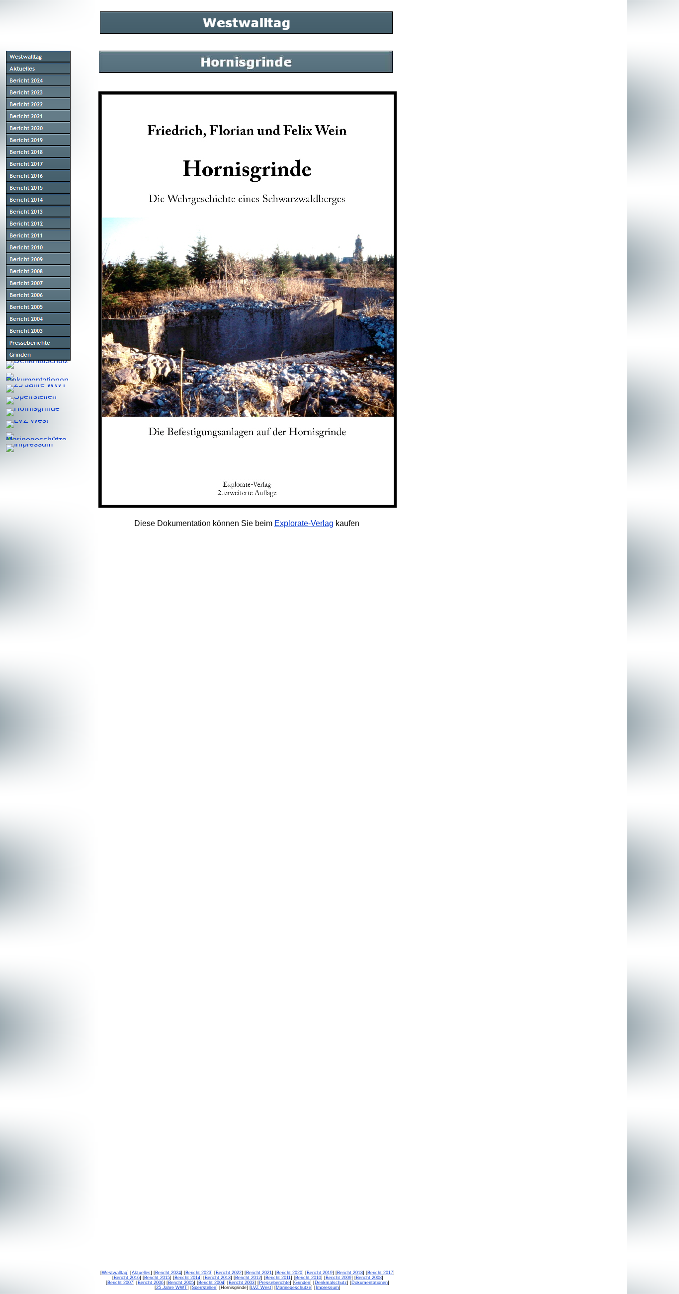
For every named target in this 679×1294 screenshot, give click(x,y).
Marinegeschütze (293, 1287)
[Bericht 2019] (38, 140)
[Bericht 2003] (38, 331)
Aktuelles (141, 1272)
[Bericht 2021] (38, 116)
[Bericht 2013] (38, 212)
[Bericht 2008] (38, 271)
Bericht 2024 (168, 1272)
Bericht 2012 (248, 1277)
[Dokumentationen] (38, 377)
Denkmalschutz (331, 1282)
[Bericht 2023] (38, 92)
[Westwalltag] (38, 57)
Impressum (327, 1287)
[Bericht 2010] (38, 247)
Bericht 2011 (278, 1277)
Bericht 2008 (369, 1277)
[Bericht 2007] (38, 283)
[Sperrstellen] (31, 400)
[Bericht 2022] (38, 104)
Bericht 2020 (289, 1272)
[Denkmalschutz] (37, 365)
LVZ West (261, 1287)
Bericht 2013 (218, 1277)
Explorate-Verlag (304, 523)
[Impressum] (29, 448)
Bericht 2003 (242, 1282)
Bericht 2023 (198, 1272)
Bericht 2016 (127, 1277)
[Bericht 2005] (38, 307)
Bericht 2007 (120, 1282)
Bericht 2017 (380, 1272)
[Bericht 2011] (38, 235)
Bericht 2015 (157, 1277)
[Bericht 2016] (38, 176)
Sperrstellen (204, 1287)
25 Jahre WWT (171, 1287)
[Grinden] (38, 355)
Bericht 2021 (259, 1272)
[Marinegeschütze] (38, 436)
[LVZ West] (27, 424)
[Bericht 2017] (38, 164)
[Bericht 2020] (38, 128)
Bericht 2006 (151, 1282)
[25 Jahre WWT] (36, 388)
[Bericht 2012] (38, 223)
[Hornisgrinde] (33, 412)
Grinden (302, 1282)
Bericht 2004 (211, 1282)
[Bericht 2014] (38, 200)
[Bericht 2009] (38, 259)
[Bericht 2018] (38, 152)
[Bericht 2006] (38, 295)
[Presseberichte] (38, 343)
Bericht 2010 (308, 1277)
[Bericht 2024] (38, 80)
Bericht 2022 (229, 1272)
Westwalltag (114, 1272)
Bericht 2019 (320, 1272)
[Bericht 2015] (38, 188)
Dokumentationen (369, 1282)
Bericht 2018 (350, 1272)
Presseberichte (274, 1282)
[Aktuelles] (38, 69)
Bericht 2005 (181, 1282)
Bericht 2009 (338, 1277)
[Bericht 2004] (38, 319)
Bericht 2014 (187, 1277)
